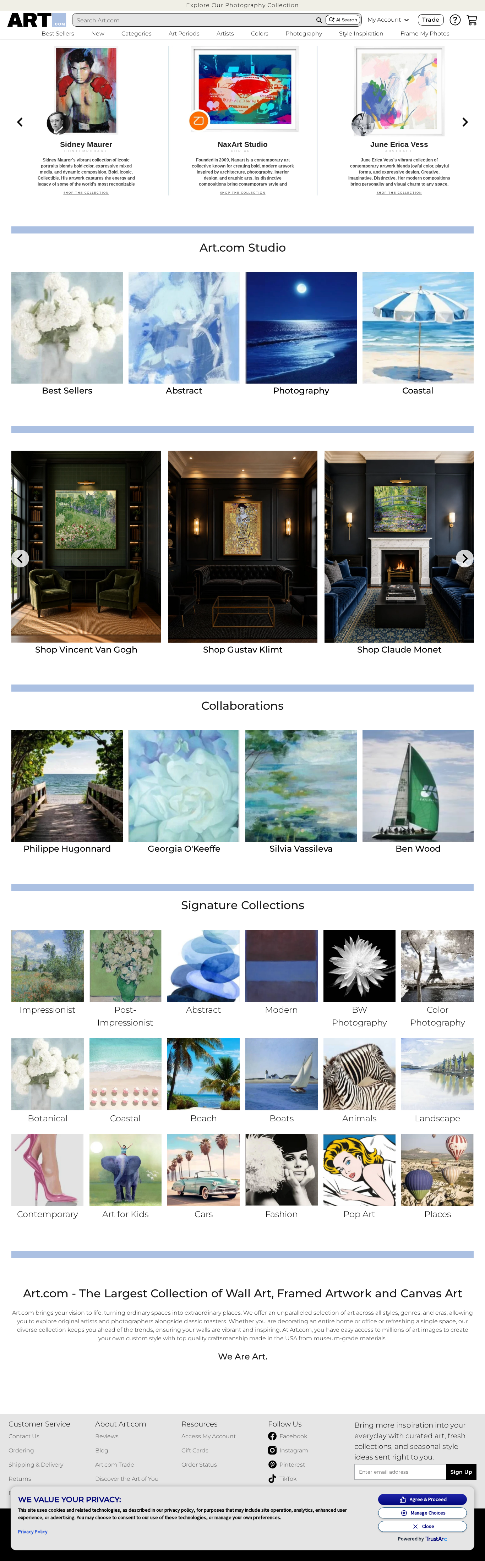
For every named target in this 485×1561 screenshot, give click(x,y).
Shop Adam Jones (86, 649)
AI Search (346, 19)
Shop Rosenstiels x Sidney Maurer (399, 654)
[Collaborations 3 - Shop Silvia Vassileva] (301, 786)
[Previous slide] (20, 122)
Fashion (281, 1214)
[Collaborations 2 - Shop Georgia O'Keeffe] (184, 786)
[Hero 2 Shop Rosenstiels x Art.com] (242, 121)
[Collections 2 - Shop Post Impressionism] (125, 966)
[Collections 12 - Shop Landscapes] (437, 1074)
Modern (281, 1010)
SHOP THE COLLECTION (86, 196)
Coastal (418, 390)
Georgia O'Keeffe (184, 848)
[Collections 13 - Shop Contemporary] (47, 1170)
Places (437, 1214)
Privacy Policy (33, 1531)
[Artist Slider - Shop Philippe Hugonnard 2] (242, 547)
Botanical (47, 1118)
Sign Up (461, 1472)
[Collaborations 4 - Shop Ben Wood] (418, 786)
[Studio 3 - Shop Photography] (301, 328)
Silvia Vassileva (301, 848)
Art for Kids (125, 1214)
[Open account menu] (406, 20)
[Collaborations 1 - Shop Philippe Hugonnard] (67, 786)
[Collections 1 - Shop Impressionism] (47, 966)
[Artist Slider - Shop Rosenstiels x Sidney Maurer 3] (399, 547)
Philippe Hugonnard (67, 848)
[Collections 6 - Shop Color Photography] (437, 966)
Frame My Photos (424, 33)
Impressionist (48, 1010)
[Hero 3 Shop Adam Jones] (399, 121)
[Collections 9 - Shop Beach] (203, 1074)
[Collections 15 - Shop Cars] (203, 1170)
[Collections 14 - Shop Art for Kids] (125, 1170)
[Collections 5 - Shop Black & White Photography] (359, 966)
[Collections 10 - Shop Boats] (281, 1074)
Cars (204, 1214)
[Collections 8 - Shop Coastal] (125, 1074)
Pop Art (359, 1214)
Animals (359, 1118)
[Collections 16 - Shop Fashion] (281, 1170)
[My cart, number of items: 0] (472, 20)
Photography (301, 390)
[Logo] (36, 20)
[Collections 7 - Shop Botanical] (47, 1074)
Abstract (184, 390)
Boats (281, 1118)
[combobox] (192, 20)
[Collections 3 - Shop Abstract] (203, 966)
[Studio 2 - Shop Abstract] (184, 328)
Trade (430, 19)
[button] (242, 5)
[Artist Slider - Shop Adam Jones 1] (86, 547)
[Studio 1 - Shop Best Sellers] (67, 328)
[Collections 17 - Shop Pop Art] (359, 1170)
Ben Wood (418, 848)
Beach (203, 1118)
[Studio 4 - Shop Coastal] (418, 328)
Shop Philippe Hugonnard (243, 649)
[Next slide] (465, 122)
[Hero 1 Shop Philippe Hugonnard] (86, 121)
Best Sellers (67, 390)
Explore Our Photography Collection (242, 5)
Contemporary (47, 1214)
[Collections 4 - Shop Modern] (281, 966)
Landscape (437, 1118)
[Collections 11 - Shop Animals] (359, 1074)
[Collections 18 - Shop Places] (437, 1170)
